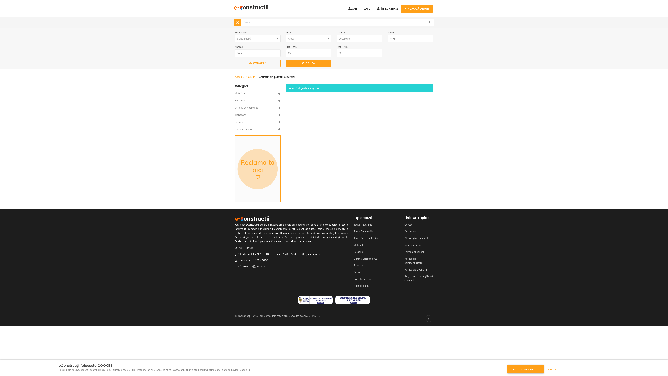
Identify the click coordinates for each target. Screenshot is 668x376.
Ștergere (259, 63)
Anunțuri (250, 77)
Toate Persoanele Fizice (367, 238)
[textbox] (257, 38)
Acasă (238, 77)
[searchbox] (409, 38)
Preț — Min (291, 47)
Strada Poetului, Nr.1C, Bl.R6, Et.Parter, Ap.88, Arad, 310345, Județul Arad (279, 254)
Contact (408, 224)
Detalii (552, 369)
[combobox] (258, 38)
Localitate (341, 32)
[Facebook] (429, 318)
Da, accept (525, 369)
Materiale (240, 93)
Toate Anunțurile (363, 224)
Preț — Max (342, 47)
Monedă (239, 47)
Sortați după (241, 32)
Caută (310, 63)
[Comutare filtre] (237, 22)
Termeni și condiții (414, 251)
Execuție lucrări (243, 129)
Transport (240, 114)
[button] (258, 86)
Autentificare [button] (360, 8)
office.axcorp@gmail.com (252, 266)
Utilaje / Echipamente (246, 107)
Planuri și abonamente (416, 238)
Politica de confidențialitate (413, 260)
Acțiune (391, 32)
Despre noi (410, 231)
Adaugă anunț (361, 285)
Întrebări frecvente (414, 245)
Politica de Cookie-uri (416, 269)
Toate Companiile (363, 231)
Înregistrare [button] (389, 8)
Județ (288, 32)
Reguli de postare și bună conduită (418, 278)
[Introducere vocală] (429, 22)
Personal (240, 100)
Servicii (239, 122)
